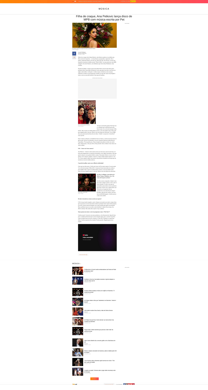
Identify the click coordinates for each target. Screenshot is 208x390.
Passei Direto (95, 1)
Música (104, 9)
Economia (95, 4)
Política (88, 4)
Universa (108, 4)
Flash (78, 4)
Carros (91, 4)
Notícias (85, 4)
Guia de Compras (134, 4)
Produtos (74, 4)
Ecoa (117, 4)
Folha (98, 4)
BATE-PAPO (85, 1)
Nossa (123, 4)
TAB (125, 4)
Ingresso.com (80, 1)
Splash (105, 4)
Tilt (115, 4)
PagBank (99, 1)
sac (121, 1)
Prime (127, 4)
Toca (130, 4)
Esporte (102, 4)
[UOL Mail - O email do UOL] (124, 1)
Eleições (81, 4)
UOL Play (102, 1)
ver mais (94, 378)
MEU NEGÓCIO (90, 1)
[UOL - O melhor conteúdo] (74, 1)
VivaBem (112, 4)
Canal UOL (120, 4)
